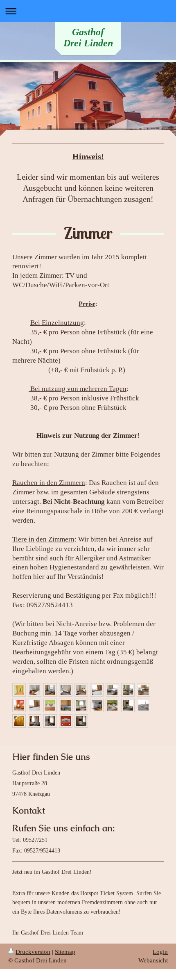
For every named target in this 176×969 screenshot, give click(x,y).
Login (160, 951)
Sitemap (65, 951)
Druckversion (33, 951)
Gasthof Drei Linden (88, 37)
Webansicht (153, 960)
